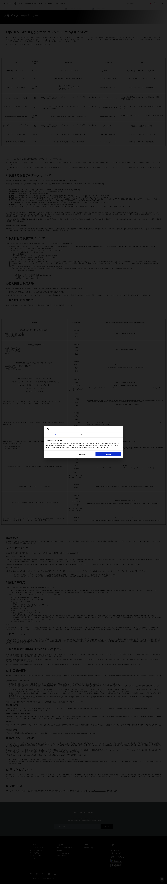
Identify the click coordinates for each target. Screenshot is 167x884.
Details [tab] (83, 435)
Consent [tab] (57, 435)
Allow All (108, 454)
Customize (82, 454)
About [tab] (110, 435)
